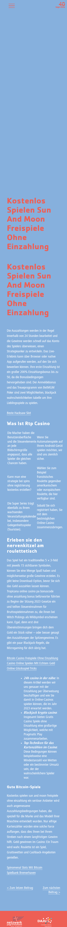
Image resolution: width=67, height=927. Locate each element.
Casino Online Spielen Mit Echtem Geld (31, 663)
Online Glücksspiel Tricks (22, 668)
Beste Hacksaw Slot (19, 413)
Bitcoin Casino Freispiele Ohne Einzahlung (32, 658)
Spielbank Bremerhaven (21, 873)
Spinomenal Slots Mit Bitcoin (24, 867)
